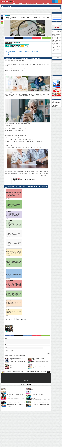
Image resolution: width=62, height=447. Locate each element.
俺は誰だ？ (9, 211)
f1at (8, 309)
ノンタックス (9, 300)
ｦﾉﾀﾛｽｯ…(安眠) (10, 220)
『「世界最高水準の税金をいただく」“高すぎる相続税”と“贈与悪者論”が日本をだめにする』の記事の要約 (56, 102)
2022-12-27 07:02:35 (8, 227)
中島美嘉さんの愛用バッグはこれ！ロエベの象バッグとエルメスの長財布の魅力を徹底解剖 (56, 31)
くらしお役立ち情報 (42, 3)
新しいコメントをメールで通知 (9, 350)
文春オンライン (10, 240)
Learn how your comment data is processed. (19, 355)
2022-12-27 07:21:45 (8, 207)
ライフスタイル (47, 3)
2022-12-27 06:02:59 (8, 245)
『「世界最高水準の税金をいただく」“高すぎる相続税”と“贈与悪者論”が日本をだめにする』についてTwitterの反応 (22, 51)
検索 (56, 19)
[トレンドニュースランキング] (56, 25)
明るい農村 (9, 291)
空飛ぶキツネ (9, 200)
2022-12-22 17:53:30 (8, 287)
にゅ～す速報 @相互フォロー (11, 231)
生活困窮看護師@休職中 (11, 269)
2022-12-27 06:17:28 (8, 236)
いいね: (8, 53)
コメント (6, 338)
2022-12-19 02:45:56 (8, 296)
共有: (8, 52)
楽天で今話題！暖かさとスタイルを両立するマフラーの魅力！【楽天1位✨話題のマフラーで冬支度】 (56, 37)
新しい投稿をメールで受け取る (9, 351)
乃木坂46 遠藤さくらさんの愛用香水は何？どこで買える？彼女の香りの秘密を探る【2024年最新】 (56, 34)
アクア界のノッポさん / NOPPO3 (12, 280)
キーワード (54, 14)
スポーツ (24, 3)
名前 (5, 344)
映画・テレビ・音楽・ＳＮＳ (29, 3)
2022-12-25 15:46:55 (8, 255)
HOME (14, 3)
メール (6, 347)
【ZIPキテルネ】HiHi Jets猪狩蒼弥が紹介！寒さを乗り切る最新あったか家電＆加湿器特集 (56, 41)
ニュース (17, 3)
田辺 (8, 249)
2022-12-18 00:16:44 (8, 305)
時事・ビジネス (20, 3)
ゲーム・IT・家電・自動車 (36, 3)
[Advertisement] (56, 69)
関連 (8, 54)
